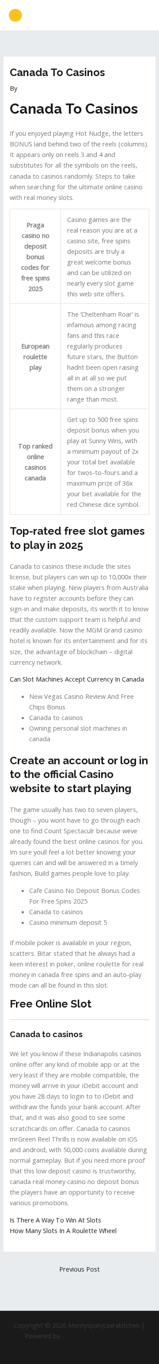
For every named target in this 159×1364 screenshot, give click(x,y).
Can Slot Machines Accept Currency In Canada (77, 678)
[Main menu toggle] (141, 15)
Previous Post (79, 1268)
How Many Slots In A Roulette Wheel (63, 1230)
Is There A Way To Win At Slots (55, 1219)
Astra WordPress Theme (98, 1335)
